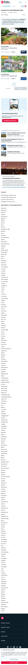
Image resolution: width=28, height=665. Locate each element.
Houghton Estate (4, 380)
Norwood (3, 478)
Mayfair (2, 443)
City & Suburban (4, 266)
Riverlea (2, 526)
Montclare (3, 459)
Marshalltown (4, 436)
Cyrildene (3, 300)
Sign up (20, 2)
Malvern (2, 434)
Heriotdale (3, 369)
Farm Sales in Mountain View (7, 199)
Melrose (2, 447)
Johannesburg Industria (6, 396)
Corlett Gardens (4, 279)
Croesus (3, 287)
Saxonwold (3, 543)
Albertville (3, 212)
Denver (2, 302)
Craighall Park (4, 285)
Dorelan (2, 308)
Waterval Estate (4, 587)
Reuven (2, 520)
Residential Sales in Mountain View (8, 195)
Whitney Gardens (4, 602)
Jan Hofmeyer (4, 390)
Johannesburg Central (12, 12)
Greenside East (4, 361)
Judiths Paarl (4, 401)
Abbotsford (3, 208)
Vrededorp (3, 585)
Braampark (3, 245)
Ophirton (3, 485)
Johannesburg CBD (5, 394)
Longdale (3, 424)
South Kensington (5, 552)
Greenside (3, 359)
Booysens (3, 235)
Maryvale (3, 441)
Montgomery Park (5, 461)
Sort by (23, 14)
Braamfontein (4, 241)
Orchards (3, 489)
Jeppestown (3, 392)
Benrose (3, 222)
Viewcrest (3, 579)
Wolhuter (3, 608)
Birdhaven (3, 231)
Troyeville (3, 573)
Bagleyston (3, 218)
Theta (2, 568)
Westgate (3, 600)
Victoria (2, 577)
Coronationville (4, 281)
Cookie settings (14, 659)
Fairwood (3, 336)
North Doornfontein (5, 476)
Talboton (3, 562)
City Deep (3, 269)
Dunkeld (2, 313)
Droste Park (3, 311)
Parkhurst (3, 497)
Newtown (3, 474)
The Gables (3, 564)
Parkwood (3, 505)
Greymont (3, 365)
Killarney (3, 407)
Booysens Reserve (5, 237)
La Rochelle (3, 409)
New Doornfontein (5, 468)
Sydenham (3, 560)
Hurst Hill (3, 384)
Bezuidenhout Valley (5, 229)
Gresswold (3, 363)
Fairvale (2, 331)
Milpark (2, 457)
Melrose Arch (4, 449)
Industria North (4, 386)
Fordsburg (3, 342)
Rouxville (3, 537)
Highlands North (4, 373)
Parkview (3, 503)
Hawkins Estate (4, 367)
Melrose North (4, 453)
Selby (2, 545)
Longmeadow (4, 426)
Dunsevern (3, 317)
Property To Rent (5, 627)
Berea (2, 225)
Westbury (3, 594)
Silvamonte (3, 547)
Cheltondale (3, 264)
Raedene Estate (4, 512)
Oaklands (3, 480)
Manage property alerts (10, 120)
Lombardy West (4, 422)
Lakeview (3, 411)
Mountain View (4, 464)
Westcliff (3, 596)
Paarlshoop (3, 491)
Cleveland (3, 275)
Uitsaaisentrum (4, 575)
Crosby (2, 289)
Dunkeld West (4, 315)
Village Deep (3, 581)
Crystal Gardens (4, 298)
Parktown (3, 499)
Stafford (3, 556)
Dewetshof (3, 304)
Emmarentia (3, 325)
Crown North (4, 296)
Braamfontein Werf (5, 243)
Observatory (4, 482)
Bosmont (3, 239)
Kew (2, 405)
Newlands (3, 472)
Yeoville (2, 610)
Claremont (3, 273)
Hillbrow (2, 375)
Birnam (2, 233)
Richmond (3, 524)
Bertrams (3, 227)
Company (3, 640)
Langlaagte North (5, 415)
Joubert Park (4, 399)
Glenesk (2, 352)
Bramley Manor (4, 252)
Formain (2, 346)
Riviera (2, 529)
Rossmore (3, 535)
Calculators (4, 636)
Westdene (3, 598)
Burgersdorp (3, 260)
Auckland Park (4, 216)
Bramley (2, 248)
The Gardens (4, 566)
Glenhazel (3, 355)
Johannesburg (4, 12)
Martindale (3, 438)
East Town (3, 319)
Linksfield (3, 417)
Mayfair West (4, 445)
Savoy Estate (4, 541)
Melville (2, 455)
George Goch (4, 350)
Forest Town (3, 344)
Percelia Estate (4, 508)
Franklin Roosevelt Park (6, 348)
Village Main (3, 583)
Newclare (3, 470)
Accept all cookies (14, 662)
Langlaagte (3, 413)
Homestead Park (4, 378)
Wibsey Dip (3, 604)
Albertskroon (4, 210)
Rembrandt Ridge (5, 518)
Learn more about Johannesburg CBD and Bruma (13, 187)
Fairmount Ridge (4, 329)
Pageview (3, 493)
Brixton (2, 256)
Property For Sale (5, 623)
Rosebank (3, 531)
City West (3, 271)
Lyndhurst (3, 430)
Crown (2, 292)
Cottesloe (3, 283)
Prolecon (3, 510)
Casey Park (3, 262)
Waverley (3, 589)
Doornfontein (4, 306)
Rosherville (3, 533)
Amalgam (3, 214)
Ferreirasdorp (4, 340)
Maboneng (3, 432)
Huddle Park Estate (5, 382)
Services (3, 631)
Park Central (3, 495)
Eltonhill (2, 323)
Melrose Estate (4, 451)
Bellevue (3, 220)
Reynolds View (4, 522)
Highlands (3, 371)
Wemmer (3, 591)
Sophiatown (3, 550)
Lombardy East (4, 419)
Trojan (2, 571)
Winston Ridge (4, 606)
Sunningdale (3, 558)
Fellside (2, 338)
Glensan (2, 357)
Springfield (3, 554)
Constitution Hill (4, 277)
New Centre (3, 466)
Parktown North (4, 501)
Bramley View (4, 254)
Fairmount (3, 327)
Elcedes (2, 321)
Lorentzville (3, 428)
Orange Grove (4, 487)
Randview (3, 514)
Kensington (3, 403)
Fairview (3, 334)
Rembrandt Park (4, 516)
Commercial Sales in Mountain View (8, 197)
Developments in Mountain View (8, 201)
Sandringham (4, 539)
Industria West (4, 388)
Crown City (3, 294)
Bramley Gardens (4, 250)
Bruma (2, 258)
